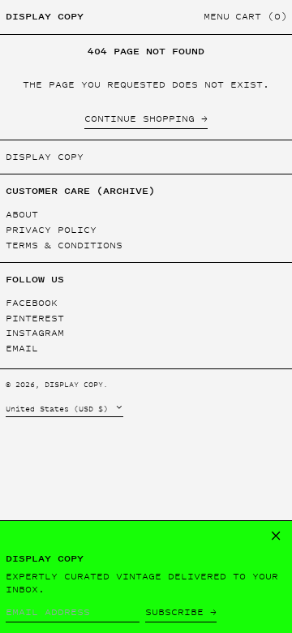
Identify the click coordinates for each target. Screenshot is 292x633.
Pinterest (35, 318)
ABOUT (22, 214)
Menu (217, 16)
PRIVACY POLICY (51, 229)
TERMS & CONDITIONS (64, 245)
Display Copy (45, 16)
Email (22, 348)
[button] (261, 17)
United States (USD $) (59, 409)
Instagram (35, 333)
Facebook (32, 303)
